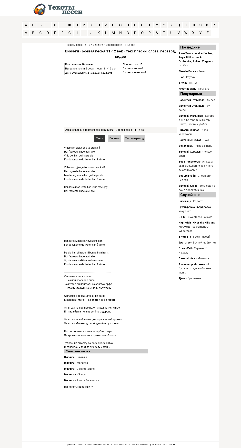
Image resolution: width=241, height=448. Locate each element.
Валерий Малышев (191, 115)
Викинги (98, 44)
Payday (190, 77)
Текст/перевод (134, 138)
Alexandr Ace (187, 258)
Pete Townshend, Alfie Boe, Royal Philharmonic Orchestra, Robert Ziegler (196, 57)
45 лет (211, 100)
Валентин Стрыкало (191, 100)
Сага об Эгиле (86, 368)
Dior (181, 77)
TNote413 (185, 236)
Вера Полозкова (189, 161)
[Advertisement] (120, 101)
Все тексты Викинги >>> (78, 386)
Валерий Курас (188, 185)
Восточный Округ (190, 140)
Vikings (81, 374)
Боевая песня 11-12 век (120, 44)
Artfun (183, 83)
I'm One (183, 65)
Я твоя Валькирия (88, 380)
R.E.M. (182, 217)
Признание (194, 278)
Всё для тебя (187, 175)
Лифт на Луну (187, 88)
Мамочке (203, 258)
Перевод (114, 138)
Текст (99, 138)
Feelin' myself (201, 236)
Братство (185, 242)
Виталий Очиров (189, 130)
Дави (182, 278)
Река (202, 71)
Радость (198, 201)
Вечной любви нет (204, 242)
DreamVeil (185, 248)
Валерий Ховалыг (190, 151)
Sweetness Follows (200, 217)
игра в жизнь (204, 145)
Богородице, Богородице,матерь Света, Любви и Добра (197, 120)
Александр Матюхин (192, 264)
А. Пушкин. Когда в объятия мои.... (195, 268)
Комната (203, 88)
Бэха (207, 140)
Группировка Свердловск (195, 207)
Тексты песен (75, 44)
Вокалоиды (186, 145)
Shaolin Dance (187, 71)
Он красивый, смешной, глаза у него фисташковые (196, 166)
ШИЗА (193, 83)
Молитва (82, 362)
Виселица (185, 201)
